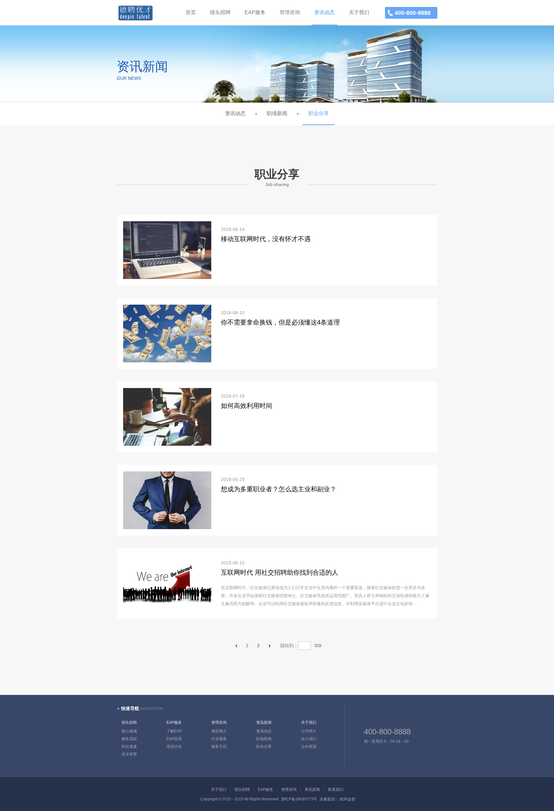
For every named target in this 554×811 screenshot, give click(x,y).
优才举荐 (129, 754)
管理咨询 (219, 722)
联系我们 (335, 789)
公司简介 (308, 731)
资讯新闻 (264, 722)
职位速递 (129, 746)
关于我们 (308, 722)
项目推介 (219, 731)
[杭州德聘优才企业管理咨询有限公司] (135, 19)
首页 (191, 12)
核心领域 (129, 731)
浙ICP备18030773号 (299, 799)
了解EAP (174, 731)
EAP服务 (174, 722)
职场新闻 (277, 113)
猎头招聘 (129, 722)
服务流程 (129, 739)
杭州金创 (347, 799)
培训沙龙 (174, 746)
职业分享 (318, 113)
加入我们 (308, 739)
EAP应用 (174, 739)
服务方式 (219, 746)
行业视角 (219, 739)
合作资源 (308, 746)
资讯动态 (235, 113)
